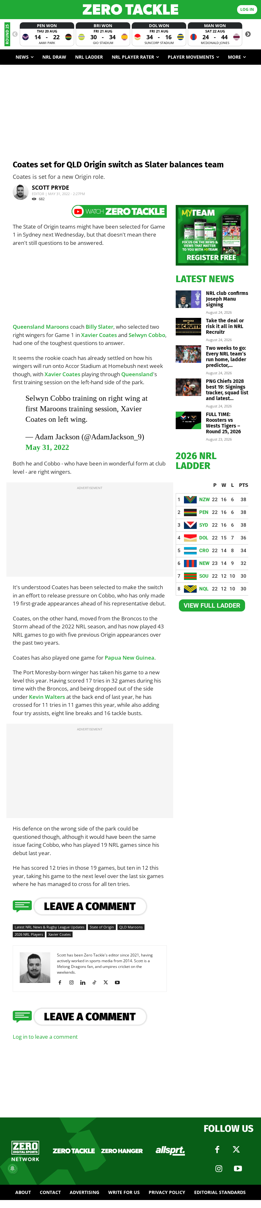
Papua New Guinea (129, 657)
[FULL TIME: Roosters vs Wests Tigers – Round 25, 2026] (188, 420)
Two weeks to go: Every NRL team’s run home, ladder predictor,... (226, 356)
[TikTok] (96, 982)
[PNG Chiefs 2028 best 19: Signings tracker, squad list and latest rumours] (188, 387)
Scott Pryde (50, 187)
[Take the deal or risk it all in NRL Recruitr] (188, 326)
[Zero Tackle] (130, 9)
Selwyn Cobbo (147, 335)
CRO (204, 550)
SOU (203, 576)
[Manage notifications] (12, 1168)
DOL (203, 538)
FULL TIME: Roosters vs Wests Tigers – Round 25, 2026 (223, 423)
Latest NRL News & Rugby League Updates (49, 927)
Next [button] (248, 34)
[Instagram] (73, 982)
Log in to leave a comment (45, 1036)
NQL (203, 589)
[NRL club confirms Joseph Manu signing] (188, 299)
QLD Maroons (131, 927)
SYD (203, 525)
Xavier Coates (99, 335)
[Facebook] (62, 982)
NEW (204, 563)
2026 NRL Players (29, 934)
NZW (204, 499)
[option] (47, 34)
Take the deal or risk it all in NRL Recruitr (225, 326)
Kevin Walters (47, 696)
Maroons (57, 326)
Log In (247, 9)
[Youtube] (119, 982)
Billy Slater (99, 326)
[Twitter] (236, 1150)
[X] (108, 982)
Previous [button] (15, 34)
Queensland (29, 326)
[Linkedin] (85, 982)
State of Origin (102, 927)
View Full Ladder (212, 605)
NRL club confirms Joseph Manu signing (227, 299)
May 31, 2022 (47, 447)
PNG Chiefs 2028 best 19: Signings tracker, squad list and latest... (227, 389)
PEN (203, 512)
